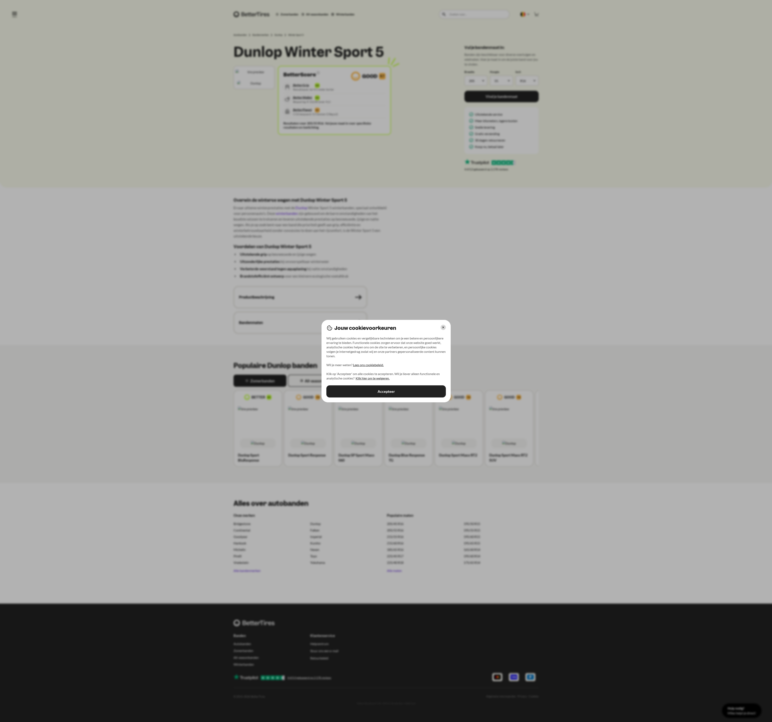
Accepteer (386, 391)
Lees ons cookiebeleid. (368, 365)
